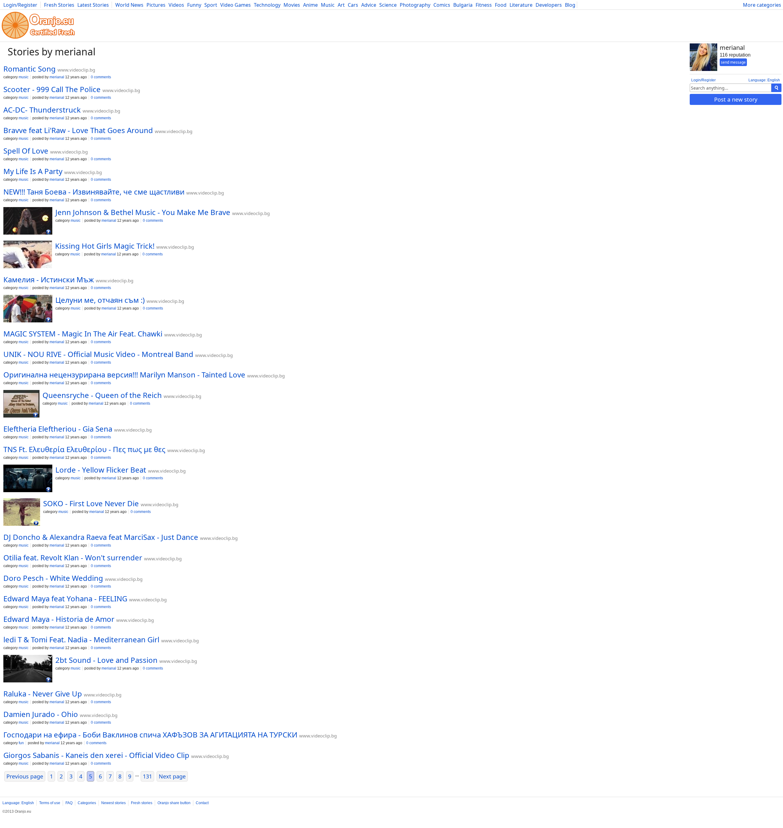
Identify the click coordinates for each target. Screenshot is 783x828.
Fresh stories (141, 803)
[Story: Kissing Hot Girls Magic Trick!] (27, 255)
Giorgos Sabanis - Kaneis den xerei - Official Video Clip (96, 755)
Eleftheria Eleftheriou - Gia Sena (57, 429)
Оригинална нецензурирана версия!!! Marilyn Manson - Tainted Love (124, 374)
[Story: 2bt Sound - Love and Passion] (27, 669)
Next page (172, 776)
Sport (210, 5)
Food (501, 5)
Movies (292, 5)
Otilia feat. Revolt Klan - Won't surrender (72, 557)
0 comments (101, 77)
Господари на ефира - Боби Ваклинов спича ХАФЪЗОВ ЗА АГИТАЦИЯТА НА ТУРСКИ (150, 735)
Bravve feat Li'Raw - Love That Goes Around (78, 130)
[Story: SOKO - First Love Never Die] (21, 512)
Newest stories (113, 803)
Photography (415, 5)
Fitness (484, 5)
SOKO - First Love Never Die (91, 503)
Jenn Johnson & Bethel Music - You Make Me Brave (142, 212)
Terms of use (49, 803)
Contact (202, 803)
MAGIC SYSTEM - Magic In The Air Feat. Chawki (82, 334)
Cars (353, 5)
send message (733, 62)
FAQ (68, 803)
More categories (762, 5)
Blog (570, 5)
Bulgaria (463, 5)
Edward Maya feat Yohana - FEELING (65, 598)
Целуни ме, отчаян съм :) (100, 300)
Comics (441, 5)
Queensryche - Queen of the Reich (102, 395)
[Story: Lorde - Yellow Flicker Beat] (27, 479)
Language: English (764, 80)
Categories (87, 803)
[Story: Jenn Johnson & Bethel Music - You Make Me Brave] (27, 221)
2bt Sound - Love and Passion (106, 660)
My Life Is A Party (32, 171)
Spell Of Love (25, 151)
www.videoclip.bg (76, 70)
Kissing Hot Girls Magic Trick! (104, 246)
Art (341, 5)
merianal (57, 77)
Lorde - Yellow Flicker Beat (100, 470)
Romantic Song (29, 69)
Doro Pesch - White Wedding (53, 578)
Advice (368, 5)
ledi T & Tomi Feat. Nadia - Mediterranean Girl (81, 639)
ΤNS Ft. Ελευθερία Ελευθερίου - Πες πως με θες (84, 449)
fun (21, 743)
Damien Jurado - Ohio (40, 714)
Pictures (156, 5)
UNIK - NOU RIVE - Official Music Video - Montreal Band (98, 354)
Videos (176, 5)
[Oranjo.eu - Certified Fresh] (38, 38)
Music (328, 5)
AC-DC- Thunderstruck (42, 110)
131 (147, 776)
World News (129, 5)
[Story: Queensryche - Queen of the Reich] (21, 404)
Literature (521, 5)
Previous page (24, 776)
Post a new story (735, 99)
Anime (310, 5)
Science (388, 5)
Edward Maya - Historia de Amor (58, 619)
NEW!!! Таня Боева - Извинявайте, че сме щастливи (93, 192)
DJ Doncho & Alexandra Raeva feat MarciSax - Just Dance (100, 537)
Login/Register (20, 5)
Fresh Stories (59, 5)
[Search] (776, 88)
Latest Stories (93, 5)
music (23, 77)
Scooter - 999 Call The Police (52, 89)
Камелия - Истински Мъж (48, 279)
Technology (267, 5)
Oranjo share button (174, 803)
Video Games (235, 5)
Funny (194, 5)
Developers (549, 5)
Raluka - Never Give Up (42, 694)
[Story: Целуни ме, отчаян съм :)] (27, 309)
